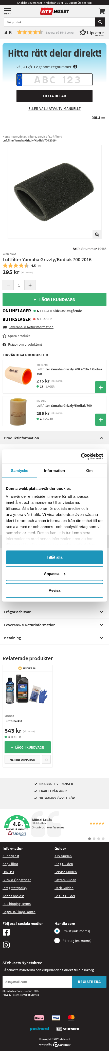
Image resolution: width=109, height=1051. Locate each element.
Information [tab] (54, 470)
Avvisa (54, 590)
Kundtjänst (11, 856)
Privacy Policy (11, 994)
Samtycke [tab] (19, 470)
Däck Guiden (64, 888)
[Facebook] (27, 932)
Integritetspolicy (15, 888)
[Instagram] (27, 945)
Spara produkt (19, 335)
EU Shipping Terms (17, 903)
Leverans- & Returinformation (30, 624)
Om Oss (8, 872)
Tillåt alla (54, 557)
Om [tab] (89, 470)
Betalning (12, 637)
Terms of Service (29, 994)
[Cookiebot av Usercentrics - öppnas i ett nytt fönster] (81, 456)
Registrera (89, 981)
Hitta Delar (54, 95)
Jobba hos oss (13, 896)
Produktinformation (21, 437)
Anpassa (51, 573)
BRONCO (9, 253)
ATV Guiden (63, 856)
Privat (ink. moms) (76, 931)
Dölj (96, 118)
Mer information (22, 759)
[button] (54, 32)
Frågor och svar (17, 611)
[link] (54, 825)
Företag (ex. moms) (77, 940)
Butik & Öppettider (17, 880)
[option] (55, 192)
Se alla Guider (65, 896)
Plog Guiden (64, 864)
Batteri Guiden (65, 880)
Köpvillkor (10, 864)
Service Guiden (66, 872)
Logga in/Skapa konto (19, 912)
